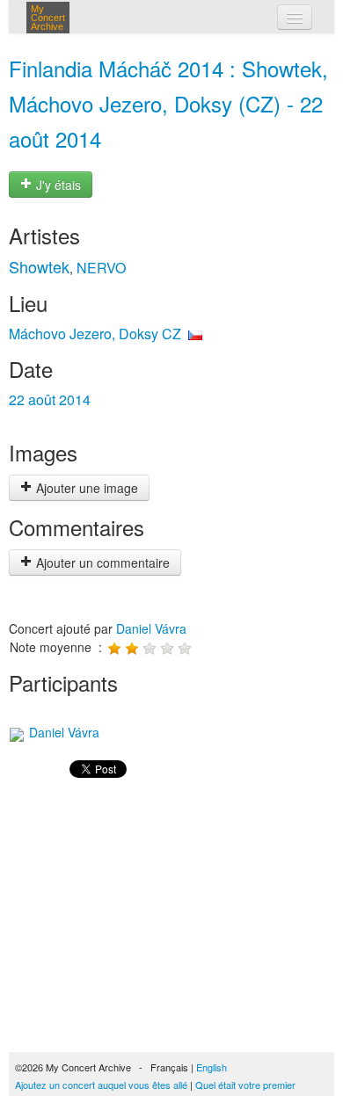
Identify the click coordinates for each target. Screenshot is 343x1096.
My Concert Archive (48, 18)
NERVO (101, 268)
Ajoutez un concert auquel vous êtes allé (101, 1085)
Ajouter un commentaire (101, 562)
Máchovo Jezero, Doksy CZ (95, 333)
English (211, 1067)
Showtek (39, 266)
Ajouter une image (85, 488)
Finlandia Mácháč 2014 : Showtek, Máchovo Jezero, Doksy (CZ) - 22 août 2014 (168, 103)
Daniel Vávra (151, 628)
